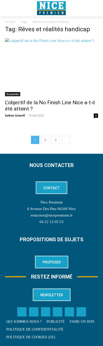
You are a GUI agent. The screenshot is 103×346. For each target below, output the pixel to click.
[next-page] (66, 140)
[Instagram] (45, 312)
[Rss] (81, 312)
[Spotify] (69, 312)
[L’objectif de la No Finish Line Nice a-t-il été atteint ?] (51, 67)
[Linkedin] (57, 312)
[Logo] (51, 8)
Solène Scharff (15, 115)
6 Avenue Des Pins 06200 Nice (51, 209)
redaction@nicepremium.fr (51, 215)
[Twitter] (33, 312)
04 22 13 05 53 (52, 222)
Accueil (10, 22)
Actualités (12, 94)
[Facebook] (22, 312)
